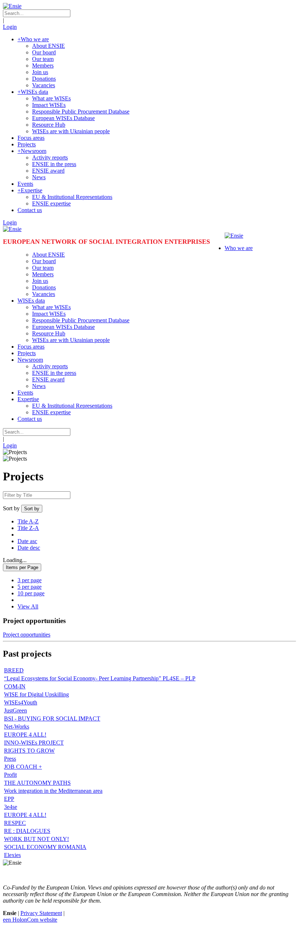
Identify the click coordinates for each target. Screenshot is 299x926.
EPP (9, 799)
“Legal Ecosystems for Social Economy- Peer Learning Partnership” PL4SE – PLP (99, 678)
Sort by (11, 508)
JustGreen (15, 710)
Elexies (12, 855)
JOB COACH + (23, 767)
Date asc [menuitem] (27, 541)
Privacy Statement (41, 913)
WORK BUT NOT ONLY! (36, 839)
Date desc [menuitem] (29, 548)
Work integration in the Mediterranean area (53, 791)
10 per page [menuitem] (31, 593)
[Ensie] (12, 6)
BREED (14, 670)
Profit (10, 775)
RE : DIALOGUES (27, 831)
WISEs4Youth (20, 702)
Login (10, 27)
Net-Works (16, 726)
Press (10, 759)
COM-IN (15, 686)
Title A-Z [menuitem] (28, 521)
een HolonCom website (30, 920)
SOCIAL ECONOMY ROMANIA (45, 847)
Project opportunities (26, 634)
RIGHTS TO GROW (29, 751)
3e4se (10, 807)
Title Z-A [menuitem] (28, 528)
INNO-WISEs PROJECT (34, 742)
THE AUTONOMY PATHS (37, 783)
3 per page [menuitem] (30, 580)
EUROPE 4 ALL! (25, 734)
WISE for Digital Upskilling (36, 694)
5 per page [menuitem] (30, 587)
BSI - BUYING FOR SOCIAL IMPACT (52, 718)
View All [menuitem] (28, 606)
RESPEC (15, 823)
